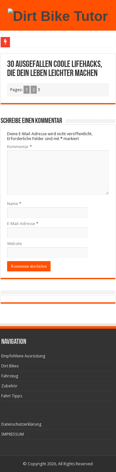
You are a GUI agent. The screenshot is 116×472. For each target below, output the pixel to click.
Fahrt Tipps (11, 395)
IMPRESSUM (12, 434)
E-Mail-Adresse (22, 223)
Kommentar (19, 146)
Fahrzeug (9, 375)
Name (14, 203)
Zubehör (9, 385)
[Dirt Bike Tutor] (58, 15)
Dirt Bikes (10, 365)
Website (14, 243)
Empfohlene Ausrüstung (23, 356)
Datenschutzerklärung (21, 424)
